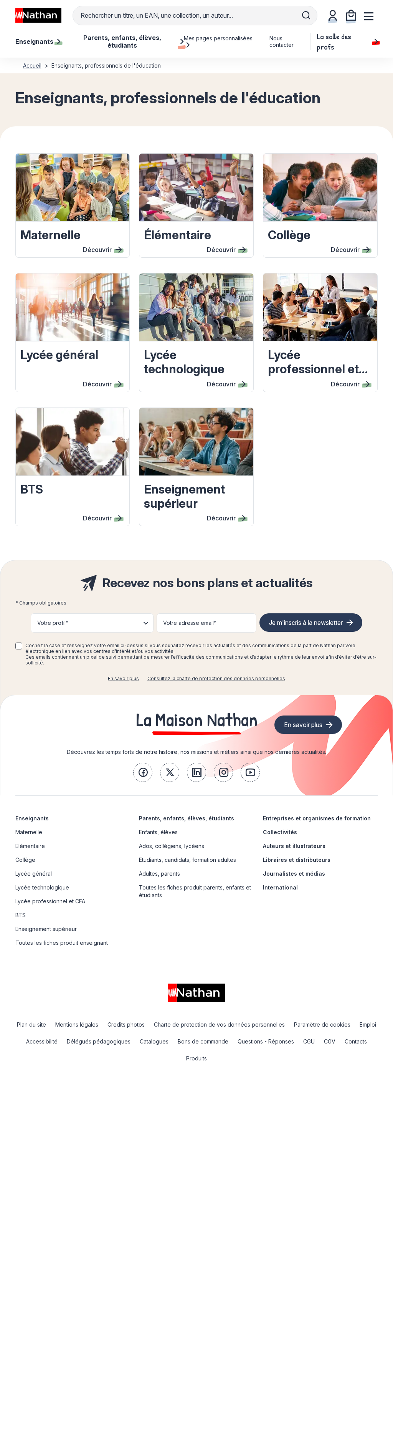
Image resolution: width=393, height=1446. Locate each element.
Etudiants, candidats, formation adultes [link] (187, 859)
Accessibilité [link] (42, 1041)
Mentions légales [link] (76, 1024)
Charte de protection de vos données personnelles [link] (219, 1024)
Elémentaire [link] (30, 846)
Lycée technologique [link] (42, 887)
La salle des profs (334, 41)
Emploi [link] (368, 1024)
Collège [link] (25, 859)
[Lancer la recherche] (306, 15)
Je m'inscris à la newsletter (306, 622)
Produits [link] (196, 1058)
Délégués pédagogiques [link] (98, 1041)
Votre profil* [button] (52, 622)
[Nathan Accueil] (38, 15)
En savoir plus (123, 678)
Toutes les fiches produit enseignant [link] (61, 942)
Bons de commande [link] (203, 1041)
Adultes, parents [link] (159, 873)
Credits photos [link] (126, 1024)
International (280, 887)
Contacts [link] (356, 1041)
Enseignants (32, 818)
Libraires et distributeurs (296, 859)
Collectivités (280, 832)
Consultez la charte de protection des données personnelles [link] (216, 678)
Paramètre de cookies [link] (322, 1024)
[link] (142, 772)
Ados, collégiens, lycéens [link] (171, 846)
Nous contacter (281, 41)
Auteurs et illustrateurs (294, 846)
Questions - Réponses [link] (266, 1041)
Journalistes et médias (294, 873)
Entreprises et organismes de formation (317, 818)
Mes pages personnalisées (218, 38)
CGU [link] (309, 1041)
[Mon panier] (351, 15)
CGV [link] (329, 1041)
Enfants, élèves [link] (158, 832)
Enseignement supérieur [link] (46, 929)
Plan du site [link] (31, 1024)
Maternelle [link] (28, 832)
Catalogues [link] (154, 1041)
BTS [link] (20, 915)
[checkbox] (18, 646)
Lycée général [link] (33, 873)
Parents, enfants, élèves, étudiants (186, 818)
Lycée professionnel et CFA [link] (50, 901)
